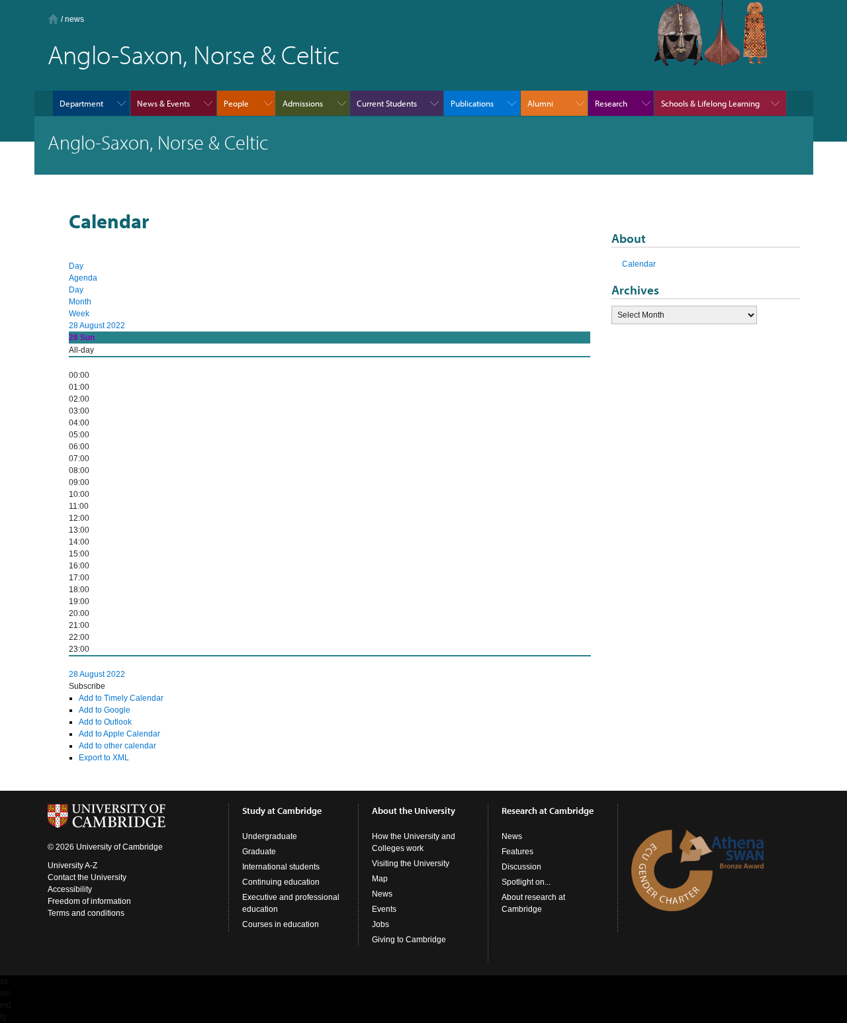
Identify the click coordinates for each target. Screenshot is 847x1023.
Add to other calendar (117, 745)
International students (281, 866)
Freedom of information (89, 901)
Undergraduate (269, 836)
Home (53, 18)
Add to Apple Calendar (119, 733)
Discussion (521, 866)
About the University (413, 811)
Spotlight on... (526, 882)
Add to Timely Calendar (121, 698)
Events (384, 909)
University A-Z (72, 865)
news (74, 19)
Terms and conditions (86, 913)
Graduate (259, 851)
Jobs (380, 924)
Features (517, 851)
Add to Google (104, 710)
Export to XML (104, 757)
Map (380, 878)
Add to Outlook (105, 722)
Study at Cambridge (282, 811)
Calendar (639, 264)
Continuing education (281, 882)
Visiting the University (410, 863)
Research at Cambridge (548, 811)
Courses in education (280, 924)
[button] (87, 686)
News (382, 894)
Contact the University (87, 877)
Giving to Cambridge (409, 939)
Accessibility (70, 889)
